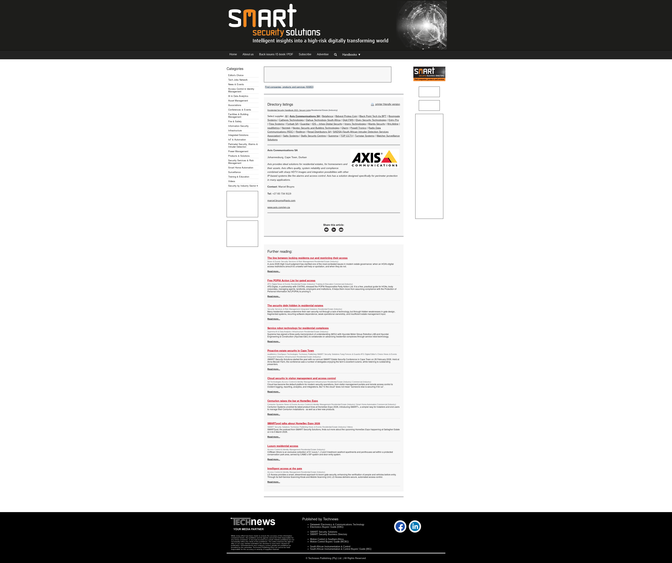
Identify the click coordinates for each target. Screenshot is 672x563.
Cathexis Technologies (291, 120)
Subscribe (305, 54)
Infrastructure (235, 130)
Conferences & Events (239, 109)
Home (233, 54)
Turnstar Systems (364, 135)
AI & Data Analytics (238, 96)
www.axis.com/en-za (278, 207)
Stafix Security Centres (313, 135)
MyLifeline (392, 123)
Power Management (238, 151)
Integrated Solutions (238, 135)
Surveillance (234, 172)
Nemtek (286, 127)
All (286, 116)
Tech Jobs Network (238, 79)
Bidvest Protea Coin (346, 116)
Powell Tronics (358, 127)
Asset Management (238, 100)
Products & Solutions (239, 155)
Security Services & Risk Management (241, 162)
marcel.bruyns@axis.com (281, 200)
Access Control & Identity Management (241, 90)
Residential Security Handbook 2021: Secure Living (289, 110)
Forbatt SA (292, 123)
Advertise (323, 54)
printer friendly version (387, 104)
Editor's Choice (235, 75)
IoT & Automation (237, 139)
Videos (231, 181)
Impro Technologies (355, 123)
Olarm (344, 127)
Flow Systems (276, 123)
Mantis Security (376, 123)
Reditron (300, 131)
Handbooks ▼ (351, 54)
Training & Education (238, 176)
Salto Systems (291, 135)
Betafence (327, 116)
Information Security (238, 126)
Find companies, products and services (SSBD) (289, 86)
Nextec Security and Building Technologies (315, 127)
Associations (234, 105)
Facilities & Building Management (238, 115)
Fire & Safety (235, 121)
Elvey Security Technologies (371, 120)
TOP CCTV (346, 135)
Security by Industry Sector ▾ (243, 185)
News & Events (236, 84)
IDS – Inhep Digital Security (327, 123)
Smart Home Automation (241, 167)
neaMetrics (273, 127)
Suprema (333, 135)
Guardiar (305, 123)
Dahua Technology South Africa (323, 120)
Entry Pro (393, 120)
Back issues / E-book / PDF (276, 54)
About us (248, 54)
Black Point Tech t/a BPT (372, 116)
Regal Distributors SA (319, 131)
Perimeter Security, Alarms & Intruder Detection (243, 145)
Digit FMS (348, 120)
